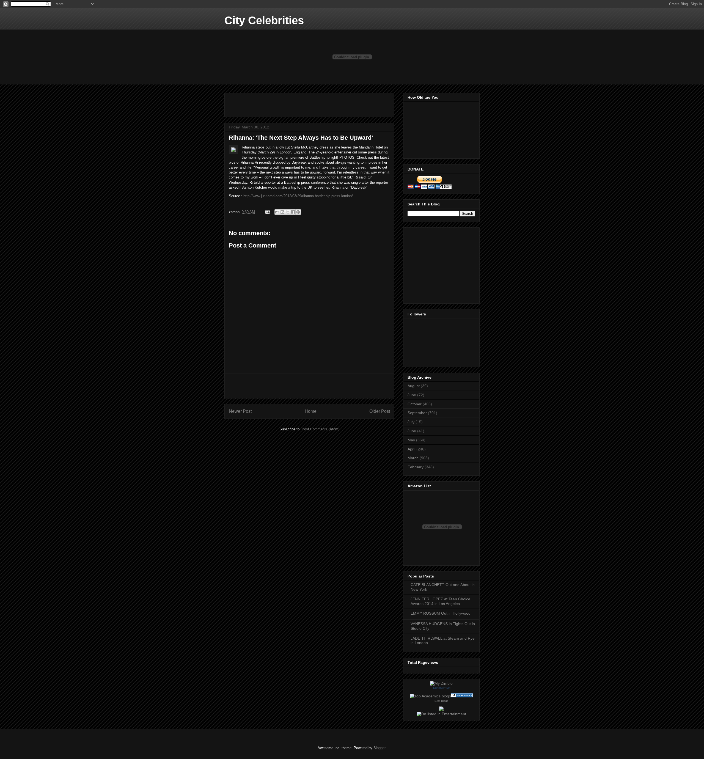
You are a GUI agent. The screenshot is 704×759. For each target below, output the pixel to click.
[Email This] (277, 212)
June (412, 395)
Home (311, 411)
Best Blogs (441, 700)
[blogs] (462, 696)
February (416, 467)
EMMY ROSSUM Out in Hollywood (441, 613)
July (411, 422)
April (411, 449)
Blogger (379, 748)
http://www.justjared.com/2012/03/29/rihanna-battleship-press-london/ (298, 196)
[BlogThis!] (282, 212)
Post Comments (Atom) (320, 429)
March (413, 458)
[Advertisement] (293, 103)
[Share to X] (287, 212)
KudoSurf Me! (442, 687)
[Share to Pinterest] (298, 212)
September (417, 413)
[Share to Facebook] (293, 212)
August (414, 386)
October (415, 404)
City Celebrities (264, 20)
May (411, 440)
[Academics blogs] (430, 696)
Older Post (379, 411)
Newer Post (240, 411)
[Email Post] (267, 212)
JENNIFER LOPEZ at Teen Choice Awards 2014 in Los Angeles (440, 601)
